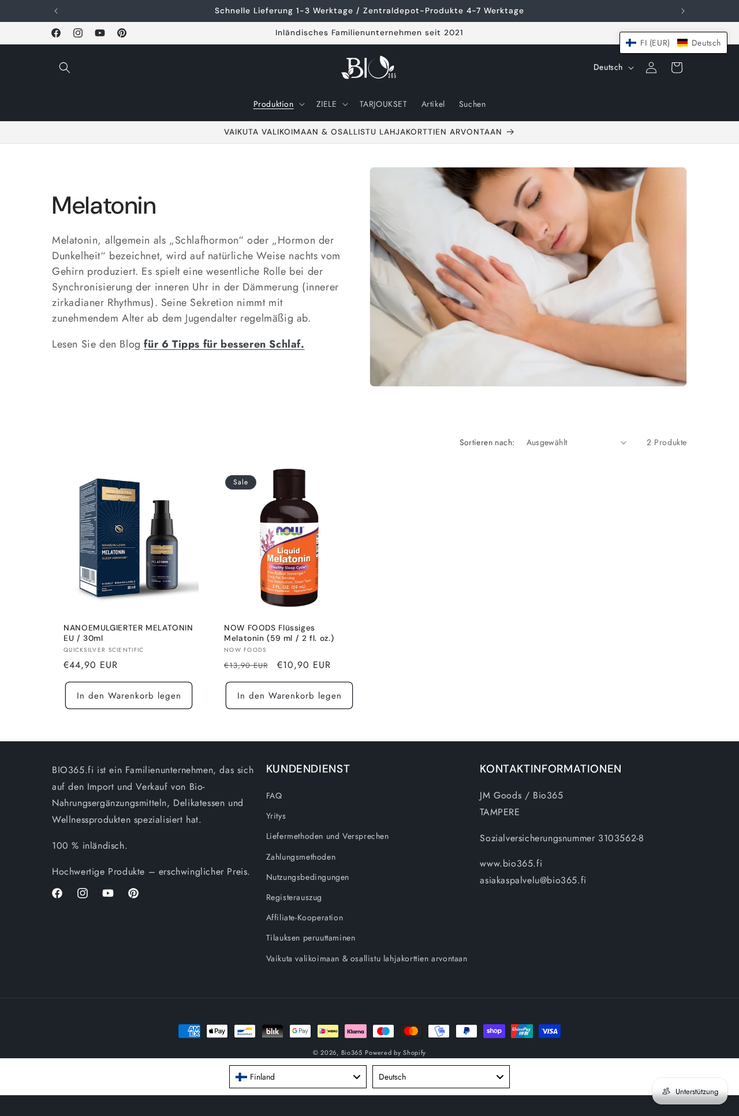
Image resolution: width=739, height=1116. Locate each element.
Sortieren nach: (487, 442)
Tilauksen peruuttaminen (311, 937)
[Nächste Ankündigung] (683, 11)
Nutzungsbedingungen (307, 877)
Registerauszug (294, 897)
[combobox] (298, 1076)
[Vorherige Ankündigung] (56, 11)
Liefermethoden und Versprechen (327, 836)
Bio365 (352, 1052)
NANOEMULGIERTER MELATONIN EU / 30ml (128, 633)
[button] (64, 67)
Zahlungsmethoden (301, 857)
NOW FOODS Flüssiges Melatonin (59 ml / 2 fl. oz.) (279, 633)
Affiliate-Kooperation (305, 917)
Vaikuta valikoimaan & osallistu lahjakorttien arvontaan (367, 958)
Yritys (276, 816)
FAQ (274, 795)
